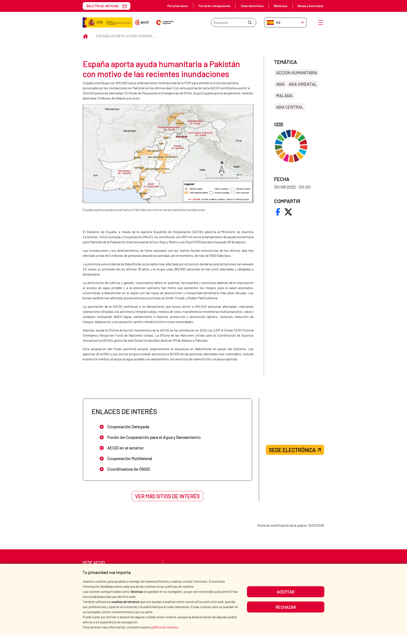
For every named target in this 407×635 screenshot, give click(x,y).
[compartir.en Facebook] (278, 212)
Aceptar (285, 591)
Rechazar (286, 607)
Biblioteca (280, 6)
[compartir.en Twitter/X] (288, 212)
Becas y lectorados (310, 6)
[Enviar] (249, 22)
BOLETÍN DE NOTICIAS (102, 6)
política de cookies (164, 627)
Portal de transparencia (214, 6)
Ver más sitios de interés (167, 496)
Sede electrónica (252, 6)
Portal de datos (177, 6)
